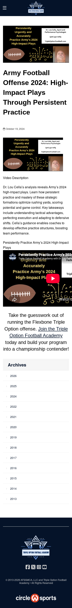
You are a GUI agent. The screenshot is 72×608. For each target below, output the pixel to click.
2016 (13, 468)
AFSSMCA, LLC (29, 579)
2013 (13, 499)
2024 (13, 396)
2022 (13, 406)
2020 (13, 427)
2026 (13, 376)
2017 (13, 458)
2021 (13, 417)
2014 (13, 488)
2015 (13, 478)
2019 (13, 437)
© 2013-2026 (13, 579)
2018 (13, 447)
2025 (13, 386)
